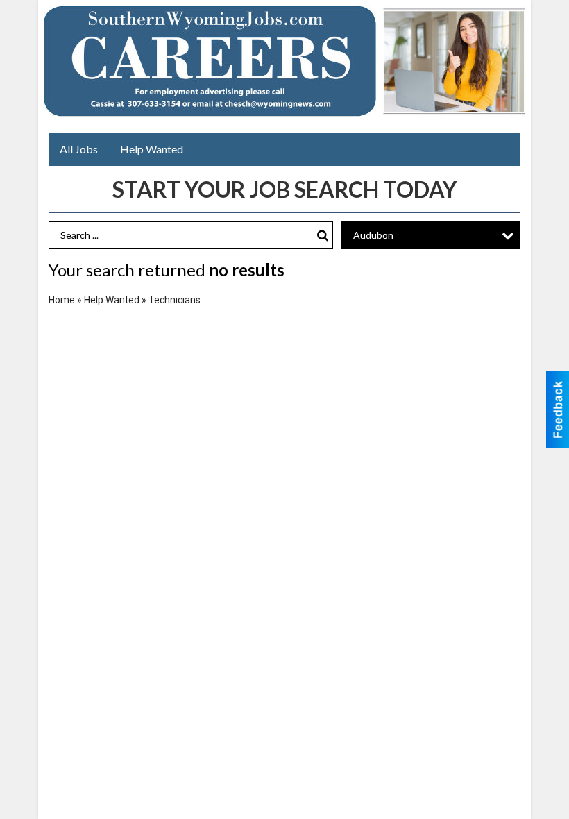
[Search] (322, 235)
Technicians (174, 299)
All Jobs (79, 148)
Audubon (373, 235)
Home (62, 299)
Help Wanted (151, 148)
